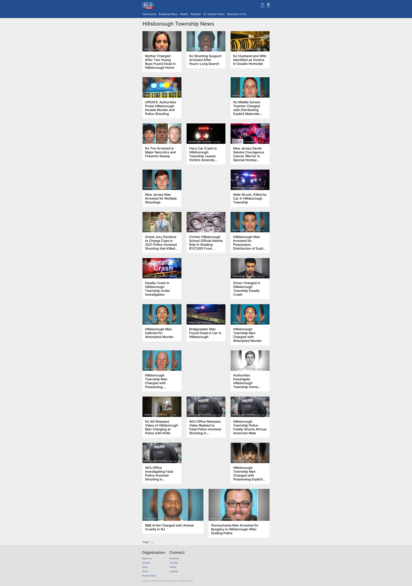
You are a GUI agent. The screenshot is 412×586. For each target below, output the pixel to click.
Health (184, 14)
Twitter (172, 567)
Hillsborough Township (155, 49)
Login (268, 7)
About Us (146, 558)
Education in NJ (236, 14)
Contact (146, 563)
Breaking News (168, 14)
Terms (145, 571)
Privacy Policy (149, 575)
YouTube (173, 563)
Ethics (145, 567)
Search (263, 7)
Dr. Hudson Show (214, 14)
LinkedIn (173, 571)
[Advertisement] (206, 93)
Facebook (174, 558)
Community (149, 14)
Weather (196, 14)
